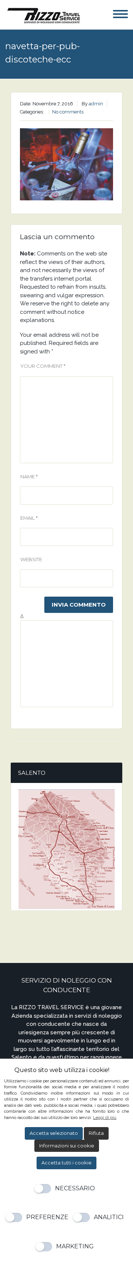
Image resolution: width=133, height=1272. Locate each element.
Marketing (75, 1246)
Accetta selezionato (54, 1133)
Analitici (109, 1217)
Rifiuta (96, 1133)
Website (31, 559)
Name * (29, 476)
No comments (67, 112)
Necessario (75, 1188)
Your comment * (42, 366)
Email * (29, 518)
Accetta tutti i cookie (66, 1163)
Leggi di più (104, 1117)
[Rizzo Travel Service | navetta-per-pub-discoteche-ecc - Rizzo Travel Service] (43, 14)
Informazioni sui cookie (66, 1146)
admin (96, 103)
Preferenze (47, 1217)
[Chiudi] (124, 1070)
